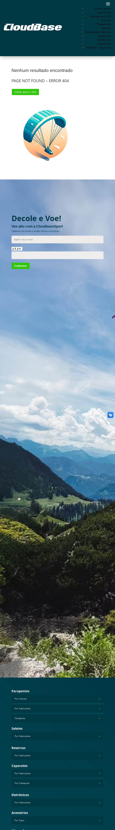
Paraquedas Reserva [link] (98, 32)
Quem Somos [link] (102, 8)
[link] (33, 27)
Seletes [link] (106, 28)
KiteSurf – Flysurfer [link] (98, 47)
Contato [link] (106, 20)
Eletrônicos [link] (104, 39)
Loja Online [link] (104, 12)
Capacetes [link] (104, 36)
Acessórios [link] (104, 43)
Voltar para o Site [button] (25, 92)
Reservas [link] (18, 748)
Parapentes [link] (104, 24)
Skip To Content (11, 3)
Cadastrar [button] (20, 265)
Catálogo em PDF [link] (100, 16)
